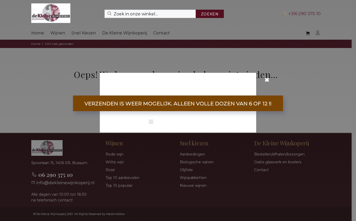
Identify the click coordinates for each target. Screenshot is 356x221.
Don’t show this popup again (181, 122)
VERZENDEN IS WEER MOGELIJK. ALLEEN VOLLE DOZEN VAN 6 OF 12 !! (178, 103)
